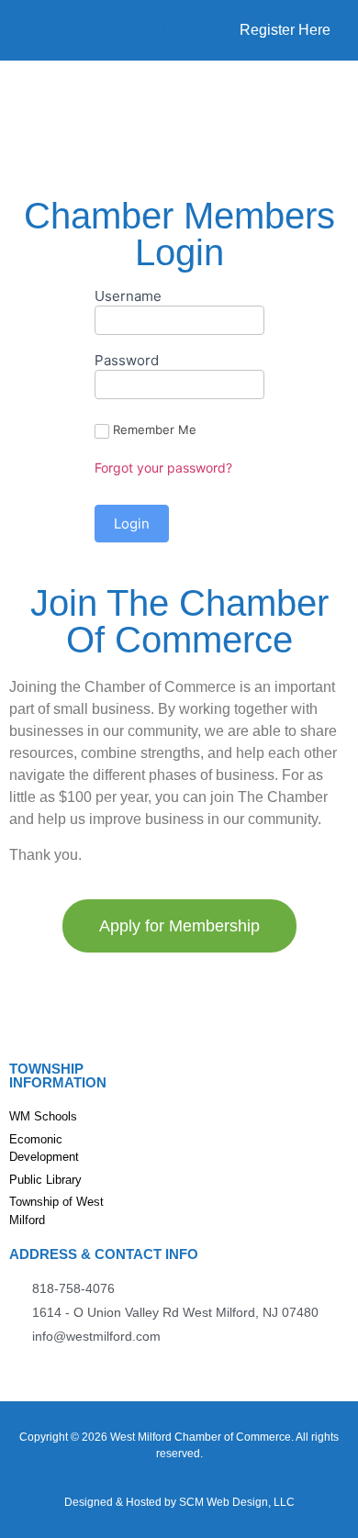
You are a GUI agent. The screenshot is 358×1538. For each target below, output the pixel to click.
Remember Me (154, 429)
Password (127, 361)
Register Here (285, 30)
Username (128, 297)
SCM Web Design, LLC (237, 1502)
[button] (22, 89)
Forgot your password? (163, 467)
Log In (182, 30)
